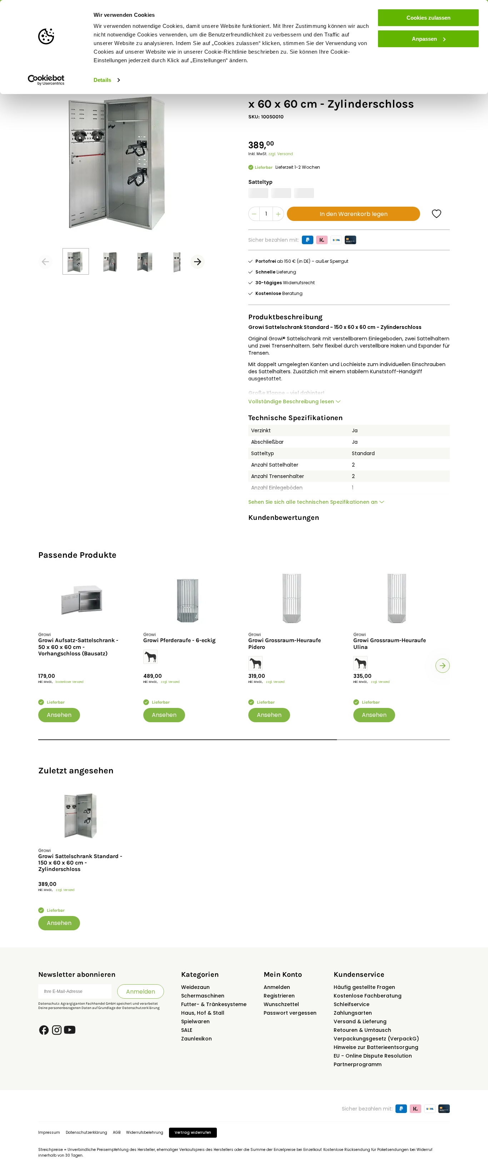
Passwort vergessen (290, 1012)
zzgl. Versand (280, 154)
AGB (116, 1132)
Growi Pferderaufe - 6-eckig (179, 640)
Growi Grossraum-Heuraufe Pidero (284, 643)
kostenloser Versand (69, 682)
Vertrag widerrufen (193, 1132)
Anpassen (424, 39)
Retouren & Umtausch (362, 1030)
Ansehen (59, 715)
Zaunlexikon (196, 1038)
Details (102, 80)
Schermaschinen (202, 995)
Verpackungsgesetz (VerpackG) (376, 1038)
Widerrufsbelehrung (144, 1132)
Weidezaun (195, 987)
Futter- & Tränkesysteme (214, 1004)
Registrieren (279, 995)
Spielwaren (195, 1021)
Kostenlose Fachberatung (368, 995)
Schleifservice (351, 1004)
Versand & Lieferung (360, 1021)
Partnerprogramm (358, 1064)
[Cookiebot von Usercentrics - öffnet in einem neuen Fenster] (46, 80)
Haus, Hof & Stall (202, 1012)
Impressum (49, 1132)
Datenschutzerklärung (141, 1008)
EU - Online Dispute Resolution (373, 1055)
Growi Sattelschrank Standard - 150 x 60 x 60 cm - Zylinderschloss (80, 863)
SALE (186, 1030)
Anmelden (140, 992)
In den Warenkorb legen (354, 214)
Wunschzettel (281, 1004)
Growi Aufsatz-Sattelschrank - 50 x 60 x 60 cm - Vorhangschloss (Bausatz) (78, 647)
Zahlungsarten (353, 1012)
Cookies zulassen (428, 18)
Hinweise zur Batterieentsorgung (376, 1047)
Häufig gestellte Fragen (364, 987)
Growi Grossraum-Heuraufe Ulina (389, 643)
